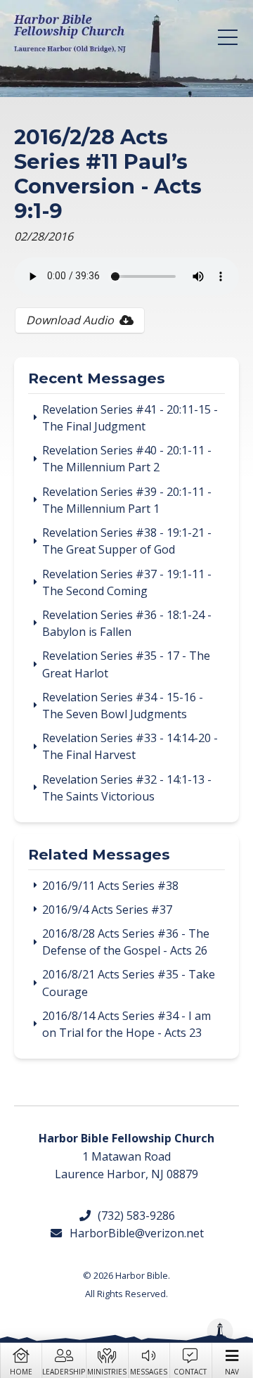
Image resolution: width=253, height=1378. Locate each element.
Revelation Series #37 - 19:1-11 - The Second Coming (127, 582)
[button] (227, 37)
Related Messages (99, 855)
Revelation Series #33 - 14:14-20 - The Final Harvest (130, 746)
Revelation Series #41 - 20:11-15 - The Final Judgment (130, 418)
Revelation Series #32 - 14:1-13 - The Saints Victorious (127, 788)
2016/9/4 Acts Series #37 (107, 909)
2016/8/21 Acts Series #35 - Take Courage (128, 982)
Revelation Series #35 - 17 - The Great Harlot (126, 664)
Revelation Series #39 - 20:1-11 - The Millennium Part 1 (127, 500)
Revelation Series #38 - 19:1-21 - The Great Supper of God (127, 541)
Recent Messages (96, 379)
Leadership (63, 1372)
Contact (190, 1372)
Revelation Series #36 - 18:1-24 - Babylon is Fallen (127, 623)
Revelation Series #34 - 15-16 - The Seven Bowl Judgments (122, 705)
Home (21, 1372)
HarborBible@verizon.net (133, 1233)
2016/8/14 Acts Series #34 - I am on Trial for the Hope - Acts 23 (126, 1024)
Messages (148, 1372)
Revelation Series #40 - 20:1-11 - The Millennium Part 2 (127, 458)
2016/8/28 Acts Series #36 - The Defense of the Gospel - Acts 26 (125, 942)
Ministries (106, 1372)
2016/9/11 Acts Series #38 (110, 885)
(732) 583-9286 (133, 1215)
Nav (232, 1372)
